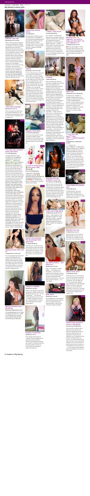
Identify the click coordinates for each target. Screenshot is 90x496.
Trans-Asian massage (13, 107)
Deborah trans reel (11, 38)
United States (15, 4)
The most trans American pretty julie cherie (14, 150)
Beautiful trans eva (72, 230)
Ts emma (49, 77)
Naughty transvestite (33, 131)
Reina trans (70, 92)
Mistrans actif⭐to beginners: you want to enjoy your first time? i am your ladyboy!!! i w (75, 40)
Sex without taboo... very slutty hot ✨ (55, 263)
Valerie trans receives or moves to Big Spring (74, 323)
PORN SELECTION (9, 2)
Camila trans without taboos (33, 31)
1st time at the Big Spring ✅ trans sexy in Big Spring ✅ (34, 167)
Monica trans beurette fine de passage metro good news (33, 239)
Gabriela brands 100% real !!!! (14, 250)
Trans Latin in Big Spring (54, 211)
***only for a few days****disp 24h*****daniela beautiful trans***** (75, 137)
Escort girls (7, 4)
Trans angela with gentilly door (75, 186)
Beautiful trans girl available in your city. (53, 179)
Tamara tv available (32, 286)
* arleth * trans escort (53, 31)
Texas (21, 4)
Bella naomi (50, 294)
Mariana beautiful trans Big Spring (13, 307)
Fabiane (28, 69)
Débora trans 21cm (72, 271)
